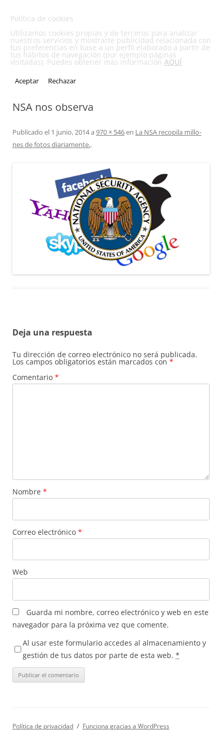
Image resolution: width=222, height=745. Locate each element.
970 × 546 (110, 132)
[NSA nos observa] (111, 218)
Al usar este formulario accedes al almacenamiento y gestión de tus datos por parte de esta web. (114, 649)
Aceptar (27, 80)
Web (20, 572)
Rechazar (62, 80)
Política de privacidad (42, 726)
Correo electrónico (47, 532)
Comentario (35, 377)
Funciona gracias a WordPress (126, 726)
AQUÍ (173, 62)
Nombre (29, 491)
